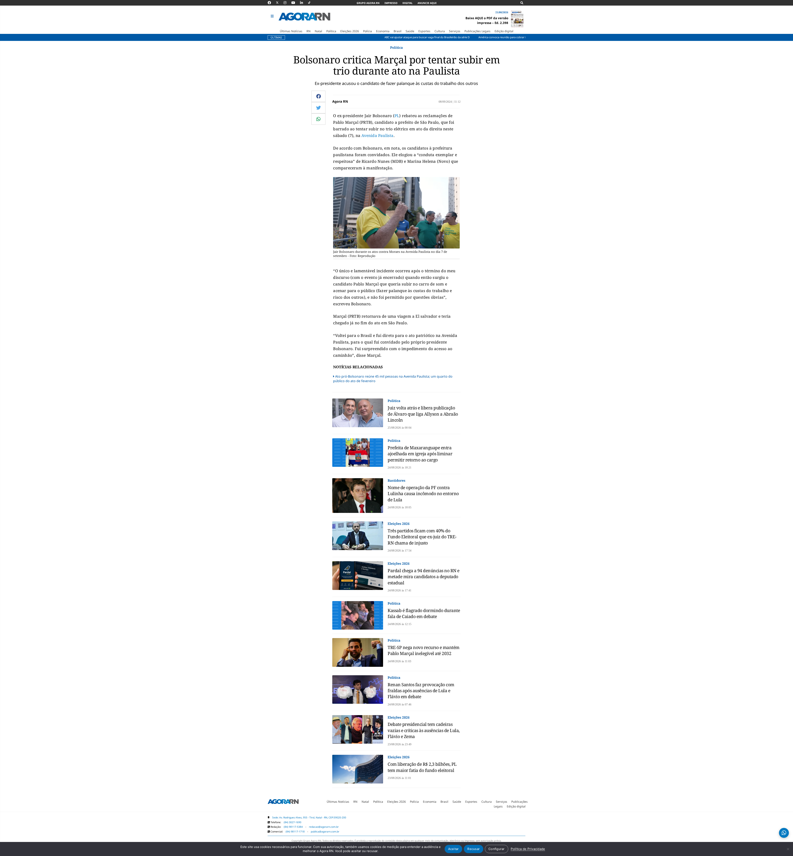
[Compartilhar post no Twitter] (318, 107)
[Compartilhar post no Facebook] (318, 96)
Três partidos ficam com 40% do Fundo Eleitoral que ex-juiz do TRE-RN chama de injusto (422, 537)
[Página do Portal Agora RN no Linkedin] (303, 2)
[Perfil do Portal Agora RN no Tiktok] (311, 2)
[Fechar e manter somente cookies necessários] (788, 849)
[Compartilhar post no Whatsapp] (318, 119)
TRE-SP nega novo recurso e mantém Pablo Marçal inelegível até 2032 (423, 650)
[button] (273, 16)
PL (396, 115)
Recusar (473, 849)
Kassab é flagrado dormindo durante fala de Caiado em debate (424, 613)
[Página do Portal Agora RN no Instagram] (287, 2)
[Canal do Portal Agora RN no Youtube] (295, 2)
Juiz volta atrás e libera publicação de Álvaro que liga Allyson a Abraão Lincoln (423, 414)
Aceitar (453, 849)
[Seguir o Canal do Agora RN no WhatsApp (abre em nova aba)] (784, 833)
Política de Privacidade (528, 849)
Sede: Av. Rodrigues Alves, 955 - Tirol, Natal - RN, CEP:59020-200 (309, 817)
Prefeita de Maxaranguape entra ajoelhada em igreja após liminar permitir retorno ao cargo (420, 454)
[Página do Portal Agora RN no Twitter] (280, 2)
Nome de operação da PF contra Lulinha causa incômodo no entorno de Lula (423, 494)
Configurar (496, 849)
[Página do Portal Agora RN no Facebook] (271, 2)
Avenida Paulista (377, 135)
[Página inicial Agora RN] (283, 802)
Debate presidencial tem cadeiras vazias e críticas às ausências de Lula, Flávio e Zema (424, 730)
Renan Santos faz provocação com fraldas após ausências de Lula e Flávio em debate (421, 691)
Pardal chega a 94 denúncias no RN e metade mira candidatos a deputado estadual (423, 577)
